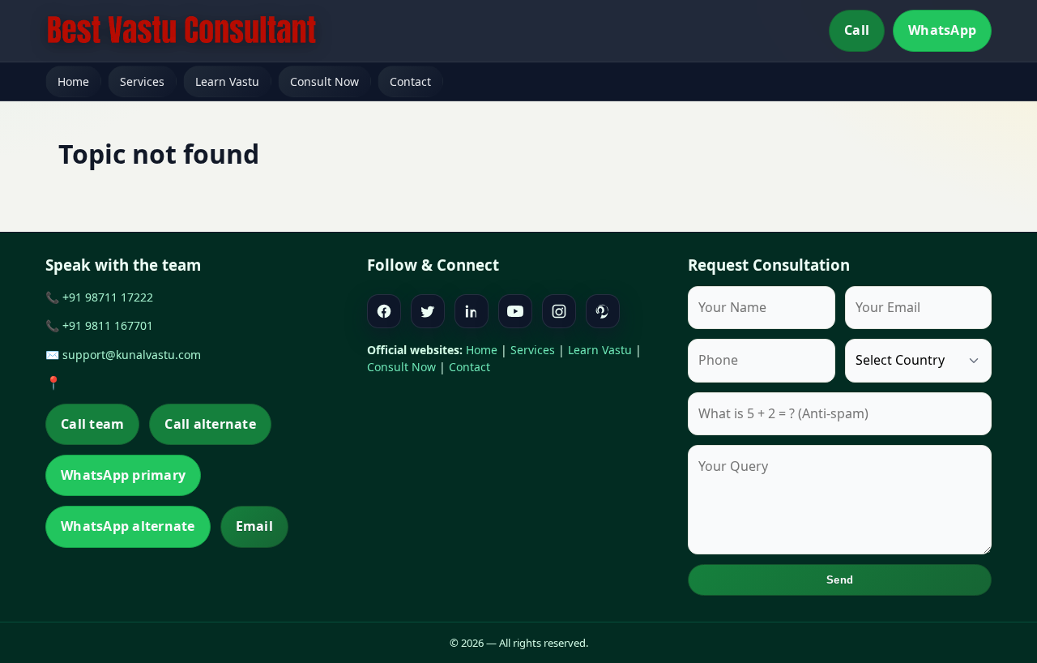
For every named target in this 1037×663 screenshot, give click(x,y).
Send (839, 580)
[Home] (181, 30)
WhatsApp (942, 30)
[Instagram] (559, 311)
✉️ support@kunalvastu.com (123, 354)
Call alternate (210, 424)
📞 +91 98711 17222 (99, 297)
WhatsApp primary (123, 475)
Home (73, 81)
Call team (92, 424)
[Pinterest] (603, 311)
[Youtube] (515, 311)
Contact (410, 81)
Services (142, 81)
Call (856, 30)
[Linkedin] (471, 311)
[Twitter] (428, 311)
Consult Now (324, 81)
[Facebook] (384, 311)
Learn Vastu (227, 81)
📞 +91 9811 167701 (99, 325)
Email (254, 526)
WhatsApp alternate (128, 526)
